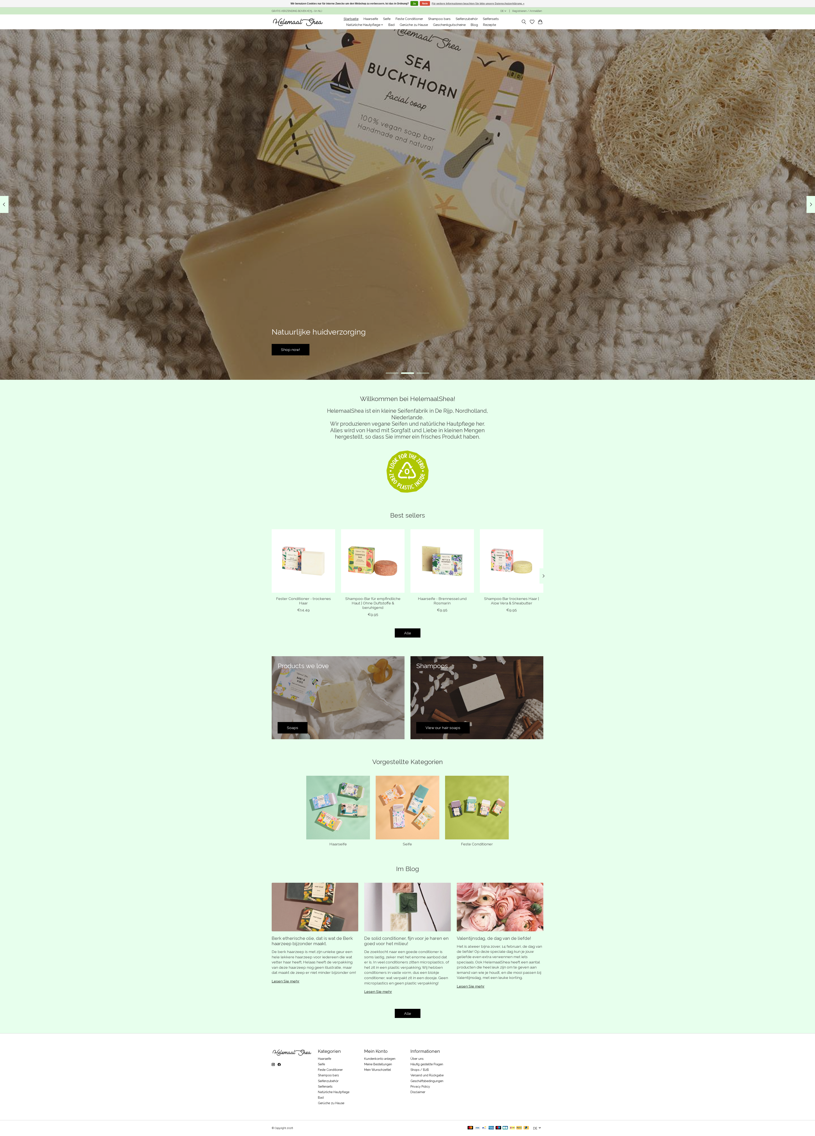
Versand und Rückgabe (427, 1075)
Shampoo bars (439, 19)
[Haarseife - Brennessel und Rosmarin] (442, 561)
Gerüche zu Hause (414, 25)
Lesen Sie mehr (285, 981)
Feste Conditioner (409, 19)
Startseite (351, 19)
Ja (414, 3)
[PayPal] (519, 1128)
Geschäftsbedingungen (426, 1081)
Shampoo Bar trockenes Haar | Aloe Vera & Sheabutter (511, 600)
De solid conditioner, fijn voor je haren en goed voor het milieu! (406, 941)
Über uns (416, 1058)
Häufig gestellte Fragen (426, 1064)
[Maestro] (498, 1128)
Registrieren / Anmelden (527, 11)
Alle (407, 633)
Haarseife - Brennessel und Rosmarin (442, 600)
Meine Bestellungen (378, 1064)
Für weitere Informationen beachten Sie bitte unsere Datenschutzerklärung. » (478, 3)
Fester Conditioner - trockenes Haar (303, 600)
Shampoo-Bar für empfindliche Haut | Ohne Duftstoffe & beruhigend (372, 603)
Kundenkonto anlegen (379, 1058)
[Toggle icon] (524, 22)
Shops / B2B (419, 1069)
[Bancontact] (484, 1128)
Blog (474, 25)
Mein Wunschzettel (377, 1069)
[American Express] (491, 1128)
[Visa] (477, 1128)
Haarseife (371, 19)
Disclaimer (417, 1092)
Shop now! (524, 349)
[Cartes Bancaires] (505, 1128)
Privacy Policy (420, 1086)
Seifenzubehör (467, 19)
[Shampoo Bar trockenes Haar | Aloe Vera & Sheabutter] (511, 561)
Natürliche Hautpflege (333, 1092)
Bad (391, 25)
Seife (387, 19)
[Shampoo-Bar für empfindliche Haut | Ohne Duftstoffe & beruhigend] (373, 561)
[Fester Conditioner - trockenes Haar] (303, 561)
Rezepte (489, 25)
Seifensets (491, 19)
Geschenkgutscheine (449, 25)
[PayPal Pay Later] (526, 1128)
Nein (425, 3)
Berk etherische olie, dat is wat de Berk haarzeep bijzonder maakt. (312, 941)
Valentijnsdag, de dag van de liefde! (494, 938)
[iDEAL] (512, 1128)
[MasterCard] (470, 1128)
